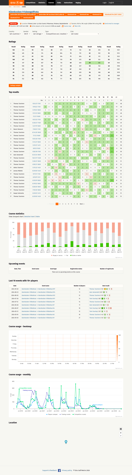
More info (77, 26)
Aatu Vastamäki (94, 292)
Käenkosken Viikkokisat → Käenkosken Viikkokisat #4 (38, 308)
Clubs (59, 3)
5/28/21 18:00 (36, 161)
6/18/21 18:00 (37, 164)
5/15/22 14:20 (37, 167)
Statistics (41, 3)
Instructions (68, 3)
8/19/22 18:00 (36, 183)
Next (81, 204)
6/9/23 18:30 (36, 148)
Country (11, 31)
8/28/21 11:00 (36, 123)
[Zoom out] (120, 435)
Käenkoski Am (72, 14)
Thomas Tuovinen (94, 289)
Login (104, 3)
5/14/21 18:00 (37, 142)
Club (72, 31)
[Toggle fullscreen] (120, 428)
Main (10, 6)
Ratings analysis (15, 85)
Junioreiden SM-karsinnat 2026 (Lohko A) (23, 14)
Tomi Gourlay (93, 298)
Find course (16, 6)
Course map (67, 26)
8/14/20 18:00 (36, 132)
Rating (34, 31)
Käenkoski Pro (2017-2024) (113, 14)
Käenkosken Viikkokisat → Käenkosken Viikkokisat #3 (38, 311)
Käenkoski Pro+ (15, 18)
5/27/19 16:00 (37, 126)
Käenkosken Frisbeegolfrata (24, 11)
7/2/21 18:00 (36, 116)
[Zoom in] (120, 432)
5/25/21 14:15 (36, 145)
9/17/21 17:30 (36, 174)
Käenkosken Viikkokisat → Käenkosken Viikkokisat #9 (38, 302)
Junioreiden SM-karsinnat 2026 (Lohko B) (51, 14)
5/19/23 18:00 (37, 110)
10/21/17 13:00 (36, 158)
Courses (51, 3)
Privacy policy (67, 470)
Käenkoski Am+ (84, 14)
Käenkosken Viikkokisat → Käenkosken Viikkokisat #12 (38, 295)
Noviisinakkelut (28, 18)
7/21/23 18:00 (37, 113)
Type (47, 31)
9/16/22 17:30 (36, 107)
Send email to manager (112, 23)
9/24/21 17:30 (36, 103)
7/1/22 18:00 (36, 135)
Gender (26, 31)
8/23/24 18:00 (36, 155)
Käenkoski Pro (97, 14)
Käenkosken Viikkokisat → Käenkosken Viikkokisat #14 (38, 292)
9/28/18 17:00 (37, 151)
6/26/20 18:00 (36, 187)
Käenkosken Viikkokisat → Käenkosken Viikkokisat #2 (38, 314)
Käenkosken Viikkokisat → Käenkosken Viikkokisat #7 (38, 305)
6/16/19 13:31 (36, 177)
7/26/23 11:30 (36, 129)
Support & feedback (49, 470)
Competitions (30, 3)
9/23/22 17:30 (37, 119)
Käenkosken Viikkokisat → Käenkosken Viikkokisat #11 (38, 298)
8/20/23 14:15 (37, 193)
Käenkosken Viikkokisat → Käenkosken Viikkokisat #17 (38, 289)
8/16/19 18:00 (37, 180)
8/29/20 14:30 (36, 171)
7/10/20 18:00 (37, 190)
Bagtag (78, 3)
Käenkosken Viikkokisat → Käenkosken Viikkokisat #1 (38, 318)
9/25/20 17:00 (37, 139)
